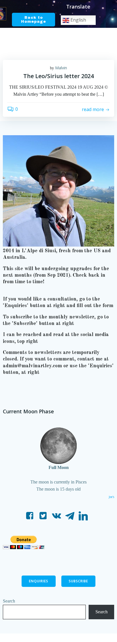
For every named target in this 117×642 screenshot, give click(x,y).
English (77, 20)
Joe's (111, 497)
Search (9, 601)
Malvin (61, 67)
